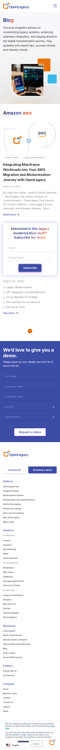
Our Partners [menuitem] (8, 675)
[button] (18, 745)
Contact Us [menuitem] (8, 702)
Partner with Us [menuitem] (10, 671)
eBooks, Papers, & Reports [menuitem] (15, 640)
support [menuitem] (6, 707)
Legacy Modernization (34, 157)
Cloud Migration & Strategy (22, 297)
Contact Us (14, 470)
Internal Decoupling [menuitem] (12, 504)
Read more (9, 214)
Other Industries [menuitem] (10, 558)
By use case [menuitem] (8, 590)
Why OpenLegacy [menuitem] (11, 517)
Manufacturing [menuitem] (9, 549)
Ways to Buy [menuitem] (8, 522)
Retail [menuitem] (5, 553)
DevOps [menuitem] (7, 608)
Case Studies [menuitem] (9, 631)
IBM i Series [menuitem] (8, 572)
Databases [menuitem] (8, 576)
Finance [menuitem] (6, 540)
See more (8, 313)
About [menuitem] (5, 689)
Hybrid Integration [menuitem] (11, 613)
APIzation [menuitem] (7, 599)
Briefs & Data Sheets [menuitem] (12, 635)
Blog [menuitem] (5, 648)
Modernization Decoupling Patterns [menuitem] (19, 500)
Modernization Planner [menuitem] (13, 495)
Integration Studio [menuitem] (11, 491)
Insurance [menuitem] (7, 545)
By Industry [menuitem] (9, 535)
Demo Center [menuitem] (9, 653)
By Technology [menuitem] (10, 563)
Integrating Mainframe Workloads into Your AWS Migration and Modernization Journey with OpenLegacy (26, 172)
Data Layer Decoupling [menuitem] (13, 513)
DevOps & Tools (15, 307)
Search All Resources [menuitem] (12, 657)
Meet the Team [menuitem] (10, 693)
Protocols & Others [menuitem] (11, 585)
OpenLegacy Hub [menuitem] (11, 486)
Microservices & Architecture (23, 302)
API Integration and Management (25, 292)
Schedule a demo (42, 470)
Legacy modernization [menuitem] (13, 595)
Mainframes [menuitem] (8, 568)
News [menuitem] (5, 711)
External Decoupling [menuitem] (12, 508)
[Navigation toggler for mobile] (55, 5)
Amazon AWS (11, 157)
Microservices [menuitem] (9, 604)
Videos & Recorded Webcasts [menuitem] (16, 644)
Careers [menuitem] (6, 698)
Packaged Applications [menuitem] (13, 581)
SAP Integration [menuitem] (10, 617)
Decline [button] (36, 743)
